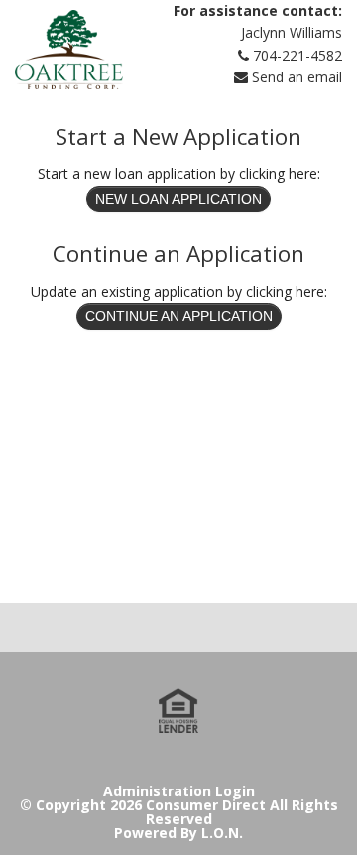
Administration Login (179, 791)
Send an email (297, 77)
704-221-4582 (297, 55)
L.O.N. (222, 832)
